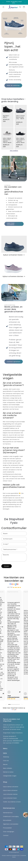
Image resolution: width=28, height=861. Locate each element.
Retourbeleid (7, 820)
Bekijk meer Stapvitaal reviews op (14, 708)
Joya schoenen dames (10, 794)
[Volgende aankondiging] (25, 2)
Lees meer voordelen (11, 224)
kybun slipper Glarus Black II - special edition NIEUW (20, 140)
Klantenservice (7, 812)
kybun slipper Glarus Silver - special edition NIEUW (7, 140)
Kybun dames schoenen (10, 786)
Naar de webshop (13, 85)
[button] (3, 7)
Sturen (6, 566)
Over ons (6, 760)
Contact (5, 835)
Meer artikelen (7, 768)
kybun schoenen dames (13, 276)
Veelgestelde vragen (9, 776)
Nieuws (5, 764)
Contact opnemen (13, 361)
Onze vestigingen (8, 831)
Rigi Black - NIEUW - (6, 116)
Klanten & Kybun (8, 772)
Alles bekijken (14, 150)
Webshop (6, 757)
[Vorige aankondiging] (3, 2)
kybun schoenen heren (13, 255)
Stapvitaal (16, 852)
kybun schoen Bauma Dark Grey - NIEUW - (20, 118)
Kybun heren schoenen (10, 790)
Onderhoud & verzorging (11, 816)
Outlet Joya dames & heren (12, 802)
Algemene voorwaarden (10, 824)
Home (5, 753)
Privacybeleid (7, 828)
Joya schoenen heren (10, 798)
